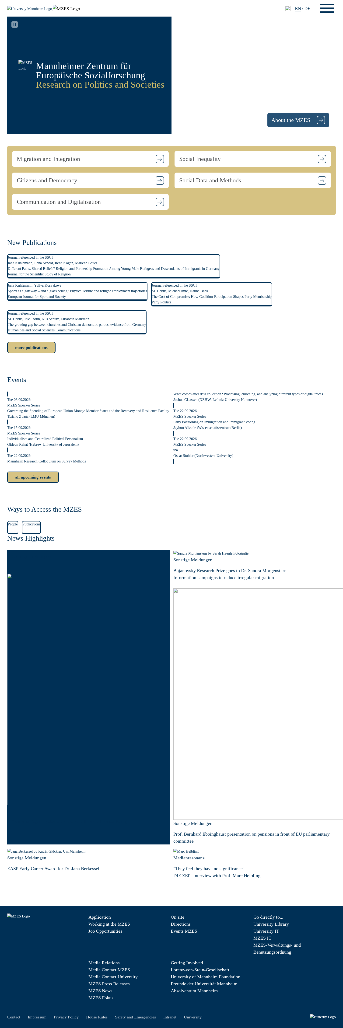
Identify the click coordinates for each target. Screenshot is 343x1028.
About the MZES (291, 120)
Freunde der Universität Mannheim (204, 983)
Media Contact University (113, 976)
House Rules (97, 1017)
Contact (13, 1017)
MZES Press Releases (109, 983)
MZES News (100, 990)
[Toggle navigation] (327, 8)
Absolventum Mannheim (194, 990)
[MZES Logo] (66, 8)
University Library (271, 924)
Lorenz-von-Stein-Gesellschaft (200, 969)
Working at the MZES (109, 924)
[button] (90, 159)
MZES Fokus (100, 997)
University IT (266, 931)
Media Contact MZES (109, 969)
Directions (181, 924)
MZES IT (262, 938)
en (298, 8)
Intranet (169, 1017)
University (193, 1017)
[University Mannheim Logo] (30, 8)
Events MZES (184, 931)
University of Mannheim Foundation (205, 976)
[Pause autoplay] (14, 24)
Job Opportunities (105, 931)
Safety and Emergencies (135, 1017)
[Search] (288, 8)
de (307, 8)
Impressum (37, 1017)
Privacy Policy (66, 1017)
